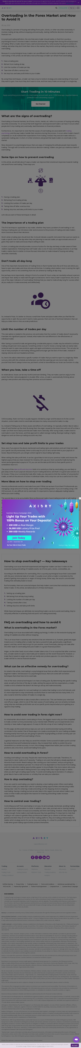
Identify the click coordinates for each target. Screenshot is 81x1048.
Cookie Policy (41, 1046)
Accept (75, 1045)
